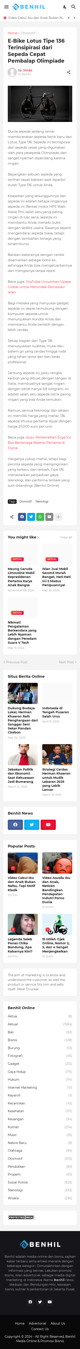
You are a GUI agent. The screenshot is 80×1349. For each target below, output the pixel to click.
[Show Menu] (6, 7)
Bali (40, 1032)
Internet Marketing (40, 1088)
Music (40, 1135)
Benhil (70, 1337)
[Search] (74, 7)
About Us (58, 1323)
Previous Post (17, 662)
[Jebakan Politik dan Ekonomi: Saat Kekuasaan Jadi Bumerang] (23, 754)
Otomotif (28, 33)
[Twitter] (31, 517)
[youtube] (48, 825)
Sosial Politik (40, 1182)
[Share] (68, 72)
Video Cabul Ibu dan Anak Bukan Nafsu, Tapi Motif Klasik (22, 884)
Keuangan (40, 1119)
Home (12, 33)
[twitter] (31, 825)
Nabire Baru (40, 1143)
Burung (40, 1048)
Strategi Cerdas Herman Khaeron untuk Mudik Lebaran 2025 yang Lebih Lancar (56, 779)
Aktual (40, 1024)
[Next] (74, 18)
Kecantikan (40, 1103)
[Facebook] (22, 517)
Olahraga (40, 1151)
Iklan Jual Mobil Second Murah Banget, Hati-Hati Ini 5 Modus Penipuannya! (56, 577)
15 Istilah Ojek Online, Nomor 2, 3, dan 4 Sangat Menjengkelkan (56, 945)
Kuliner (40, 1127)
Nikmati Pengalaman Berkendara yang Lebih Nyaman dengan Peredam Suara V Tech (22, 632)
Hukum (40, 1080)
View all (66, 537)
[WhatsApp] (40, 517)
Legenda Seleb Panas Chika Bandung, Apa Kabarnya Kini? (37, 18)
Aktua (40, 1016)
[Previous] (69, 18)
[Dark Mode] (65, 7)
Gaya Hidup (40, 1072)
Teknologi (41, 501)
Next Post (66, 662)
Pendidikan (40, 1167)
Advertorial (37, 1323)
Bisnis (40, 1040)
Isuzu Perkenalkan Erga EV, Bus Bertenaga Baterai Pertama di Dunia (39, 442)
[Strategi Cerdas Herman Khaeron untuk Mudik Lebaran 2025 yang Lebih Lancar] (57, 754)
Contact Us (40, 1329)
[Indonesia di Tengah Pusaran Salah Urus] (57, 693)
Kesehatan (40, 1111)
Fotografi (40, 1056)
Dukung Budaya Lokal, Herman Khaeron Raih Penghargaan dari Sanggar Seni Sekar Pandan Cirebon (23, 720)
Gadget (40, 1064)
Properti (40, 1174)
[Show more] (58, 517)
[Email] (49, 517)
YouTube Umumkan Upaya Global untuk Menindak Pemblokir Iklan (39, 286)
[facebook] (15, 825)
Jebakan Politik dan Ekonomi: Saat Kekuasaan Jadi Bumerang (21, 775)
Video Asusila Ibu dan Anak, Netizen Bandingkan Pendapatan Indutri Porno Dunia (56, 890)
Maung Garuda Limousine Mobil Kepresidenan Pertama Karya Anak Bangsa (21, 577)
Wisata (40, 1198)
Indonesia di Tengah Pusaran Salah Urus (55, 712)
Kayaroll (40, 1095)
